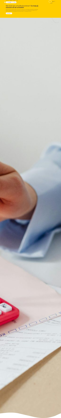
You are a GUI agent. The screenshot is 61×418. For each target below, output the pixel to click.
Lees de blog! (8, 13)
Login (17, 0)
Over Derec (7, 0)
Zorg (15, 2)
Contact (14, 0)
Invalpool (11, 0)
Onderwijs (9, 2)
